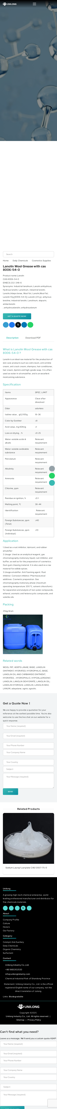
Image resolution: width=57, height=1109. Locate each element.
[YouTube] (17, 908)
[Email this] (6, 325)
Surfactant (8, 953)
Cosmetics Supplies (41, 260)
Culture (6, 923)
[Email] (52, 469)
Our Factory (8, 930)
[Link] (9, 4)
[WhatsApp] (52, 476)
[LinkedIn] (11, 908)
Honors (6, 927)
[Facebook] (5, 908)
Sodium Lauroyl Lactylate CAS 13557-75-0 (26, 867)
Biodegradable (16, 996)
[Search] (49, 254)
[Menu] (34, 4)
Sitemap (20, 1020)
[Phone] (52, 483)
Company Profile (11, 919)
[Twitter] (23, 908)
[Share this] (12, 325)
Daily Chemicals (20, 260)
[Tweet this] (18, 325)
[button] (52, 4)
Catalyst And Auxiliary (13, 942)
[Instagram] (29, 908)
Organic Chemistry (12, 949)
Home (6, 260)
